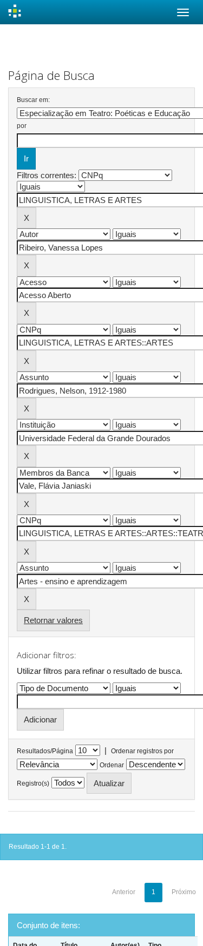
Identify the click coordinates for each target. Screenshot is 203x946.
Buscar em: (33, 100)
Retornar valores (53, 620)
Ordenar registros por (142, 751)
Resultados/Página (45, 751)
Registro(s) (33, 783)
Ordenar (112, 765)
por (22, 126)
